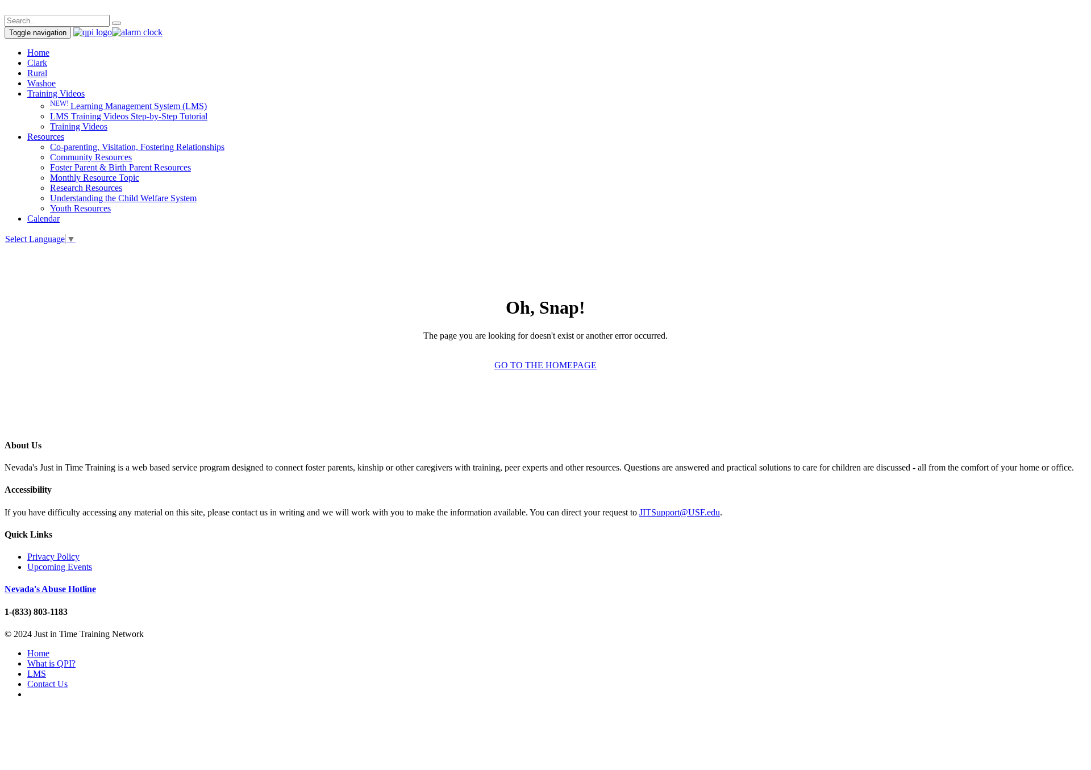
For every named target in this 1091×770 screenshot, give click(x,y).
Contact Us (47, 684)
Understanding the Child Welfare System (123, 198)
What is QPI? (51, 663)
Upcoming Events (59, 567)
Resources (45, 136)
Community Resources (91, 157)
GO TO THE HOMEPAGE (545, 365)
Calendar (43, 218)
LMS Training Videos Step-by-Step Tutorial (128, 116)
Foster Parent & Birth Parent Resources (120, 167)
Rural (37, 73)
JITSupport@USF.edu (679, 512)
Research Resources (86, 188)
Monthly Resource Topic (94, 177)
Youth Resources (80, 208)
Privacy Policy (53, 556)
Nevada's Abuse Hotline (50, 589)
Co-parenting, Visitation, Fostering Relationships (137, 147)
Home (38, 52)
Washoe (41, 83)
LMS (36, 674)
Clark (37, 63)
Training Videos (56, 93)
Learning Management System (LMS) (128, 106)
